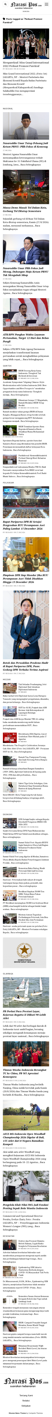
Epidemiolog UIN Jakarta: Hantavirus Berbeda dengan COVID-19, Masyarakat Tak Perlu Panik (33, 1271)
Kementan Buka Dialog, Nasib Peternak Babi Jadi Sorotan (31, 869)
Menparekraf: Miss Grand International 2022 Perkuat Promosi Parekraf (26, 64)
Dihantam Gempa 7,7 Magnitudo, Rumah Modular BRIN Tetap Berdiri (33, 403)
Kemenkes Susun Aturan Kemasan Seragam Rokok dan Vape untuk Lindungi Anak (33, 1299)
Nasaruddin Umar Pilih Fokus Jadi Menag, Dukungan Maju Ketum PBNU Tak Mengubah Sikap (25, 271)
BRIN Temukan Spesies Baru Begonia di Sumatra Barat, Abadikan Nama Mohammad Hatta (31, 430)
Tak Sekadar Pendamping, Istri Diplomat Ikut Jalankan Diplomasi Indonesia (32, 687)
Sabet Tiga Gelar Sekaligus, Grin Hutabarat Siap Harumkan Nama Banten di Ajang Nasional (33, 786)
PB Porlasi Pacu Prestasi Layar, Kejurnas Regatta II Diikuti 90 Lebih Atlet (24, 1015)
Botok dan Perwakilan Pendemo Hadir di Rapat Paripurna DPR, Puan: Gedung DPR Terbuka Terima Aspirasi (25, 666)
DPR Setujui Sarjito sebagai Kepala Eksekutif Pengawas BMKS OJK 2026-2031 (33, 822)
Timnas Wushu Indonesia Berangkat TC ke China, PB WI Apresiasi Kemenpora (24, 1073)
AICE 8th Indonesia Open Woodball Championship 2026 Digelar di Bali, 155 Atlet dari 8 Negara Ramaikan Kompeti (24, 1139)
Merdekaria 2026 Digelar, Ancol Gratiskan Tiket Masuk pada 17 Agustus (32, 736)
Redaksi (26, 1400)
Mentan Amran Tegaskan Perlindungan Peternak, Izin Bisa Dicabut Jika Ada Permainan (33, 917)
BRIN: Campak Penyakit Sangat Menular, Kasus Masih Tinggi (32, 1323)
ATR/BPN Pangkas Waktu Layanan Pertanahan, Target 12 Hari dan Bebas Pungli (26, 338)
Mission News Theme (17, 1413)
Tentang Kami (26, 1395)
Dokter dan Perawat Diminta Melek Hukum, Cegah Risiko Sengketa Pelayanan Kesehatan (32, 1243)
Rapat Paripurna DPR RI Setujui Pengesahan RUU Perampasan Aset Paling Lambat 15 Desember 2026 (24, 525)
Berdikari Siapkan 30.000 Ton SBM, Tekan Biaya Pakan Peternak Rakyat (31, 894)
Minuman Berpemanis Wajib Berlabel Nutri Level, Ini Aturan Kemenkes (32, 1348)
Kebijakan (26, 1405)
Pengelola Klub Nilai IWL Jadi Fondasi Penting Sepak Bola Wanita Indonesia (25, 1206)
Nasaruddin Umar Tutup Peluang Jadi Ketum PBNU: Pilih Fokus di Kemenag (25, 144)
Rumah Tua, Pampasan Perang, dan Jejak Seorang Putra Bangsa (32, 758)
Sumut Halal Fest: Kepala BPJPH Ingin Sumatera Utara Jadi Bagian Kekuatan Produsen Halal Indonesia (33, 846)
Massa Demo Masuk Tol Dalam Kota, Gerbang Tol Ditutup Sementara (25, 209)
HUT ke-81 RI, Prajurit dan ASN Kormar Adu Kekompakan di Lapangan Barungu (32, 710)
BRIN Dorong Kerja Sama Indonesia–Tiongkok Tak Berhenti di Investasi (29, 373)
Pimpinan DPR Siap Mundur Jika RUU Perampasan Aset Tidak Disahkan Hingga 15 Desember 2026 (25, 578)
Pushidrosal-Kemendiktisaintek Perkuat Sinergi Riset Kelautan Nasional (32, 458)
